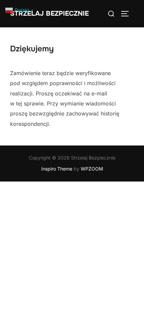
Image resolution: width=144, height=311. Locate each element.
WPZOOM (92, 169)
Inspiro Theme (56, 169)
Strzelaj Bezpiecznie (49, 13)
